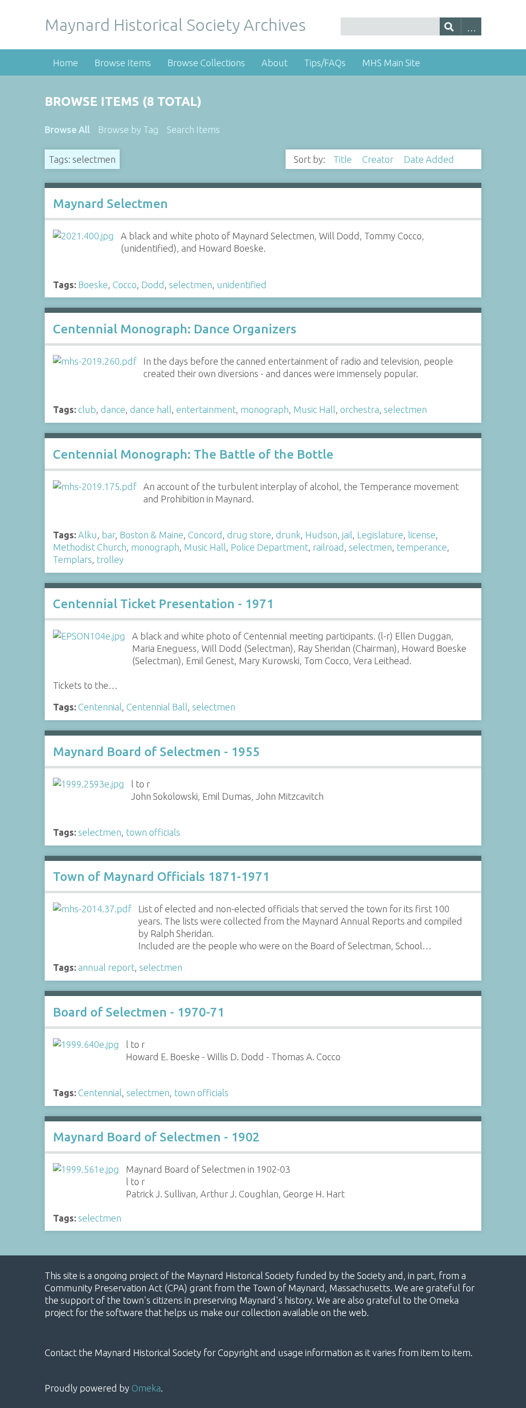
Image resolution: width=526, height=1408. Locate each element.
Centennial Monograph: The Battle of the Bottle (193, 454)
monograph (264, 409)
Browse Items (123, 63)
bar (108, 535)
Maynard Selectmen (110, 204)
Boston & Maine (151, 535)
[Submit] (450, 26)
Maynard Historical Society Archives (175, 24)
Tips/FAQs (325, 63)
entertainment (206, 409)
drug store (249, 535)
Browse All (67, 129)
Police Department (269, 547)
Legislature (380, 535)
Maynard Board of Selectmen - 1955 (156, 752)
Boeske (93, 284)
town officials (153, 832)
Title (343, 159)
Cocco (124, 284)
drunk (288, 535)
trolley (110, 559)
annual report (106, 967)
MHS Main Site (391, 63)
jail (347, 535)
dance (113, 409)
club (87, 409)
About (274, 63)
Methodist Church (89, 547)
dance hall (151, 409)
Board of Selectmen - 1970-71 (138, 1012)
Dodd (152, 284)
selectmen (190, 284)
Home (65, 63)
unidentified (242, 284)
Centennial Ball (156, 707)
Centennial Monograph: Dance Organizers (174, 329)
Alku (87, 535)
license (422, 535)
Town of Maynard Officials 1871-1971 (161, 877)
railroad (328, 547)
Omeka (146, 1388)
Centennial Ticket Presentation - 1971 (163, 604)
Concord (205, 535)
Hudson (321, 535)
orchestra (359, 409)
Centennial (100, 707)
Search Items (193, 129)
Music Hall (314, 409)
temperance (422, 547)
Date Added (430, 159)
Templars (72, 559)
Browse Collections (206, 63)
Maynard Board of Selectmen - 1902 (156, 1137)
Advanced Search (471, 26)
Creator (379, 159)
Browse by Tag (128, 129)
